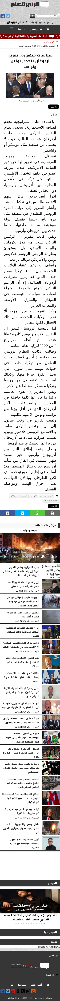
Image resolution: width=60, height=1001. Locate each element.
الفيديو (52, 883)
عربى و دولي (49, 42)
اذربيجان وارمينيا (50, 500)
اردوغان (14, 496)
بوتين (24, 496)
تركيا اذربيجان (45, 496)
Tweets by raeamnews (49, 946)
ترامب (33, 496)
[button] (44, 923)
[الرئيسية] (48, 29)
